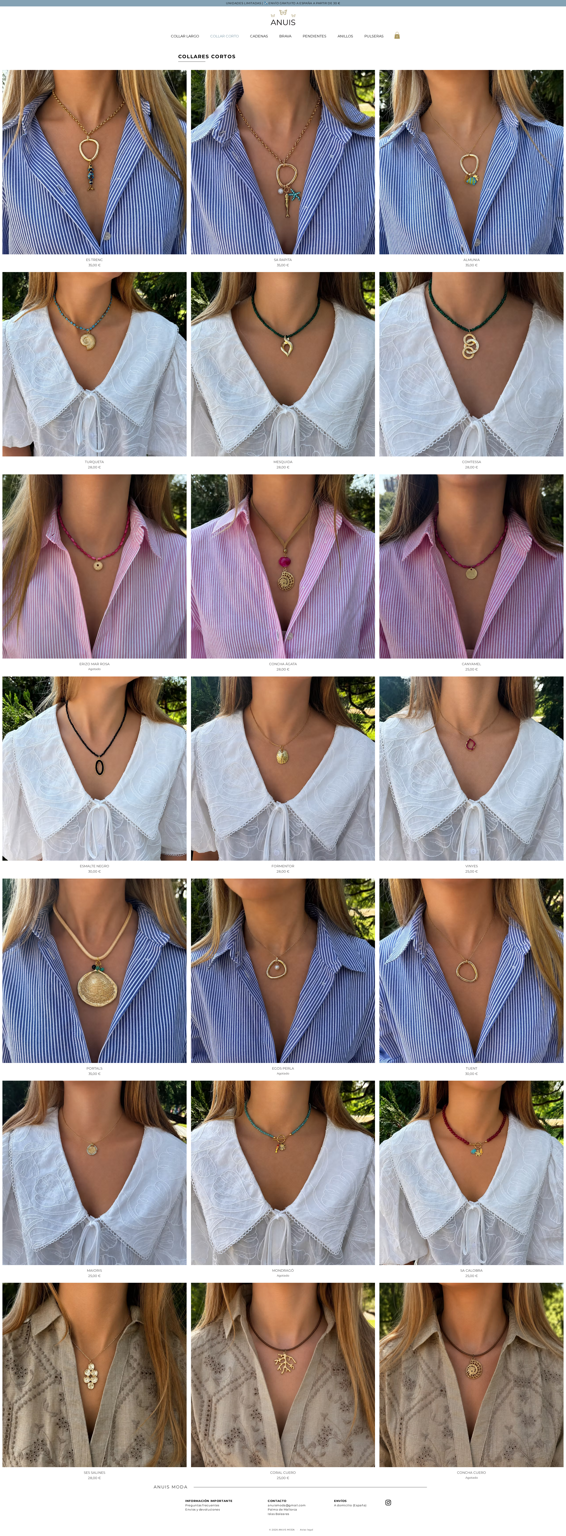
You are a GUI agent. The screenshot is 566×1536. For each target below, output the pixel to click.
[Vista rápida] (94, 162)
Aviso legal (306, 1529)
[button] (397, 35)
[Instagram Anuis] (388, 1502)
